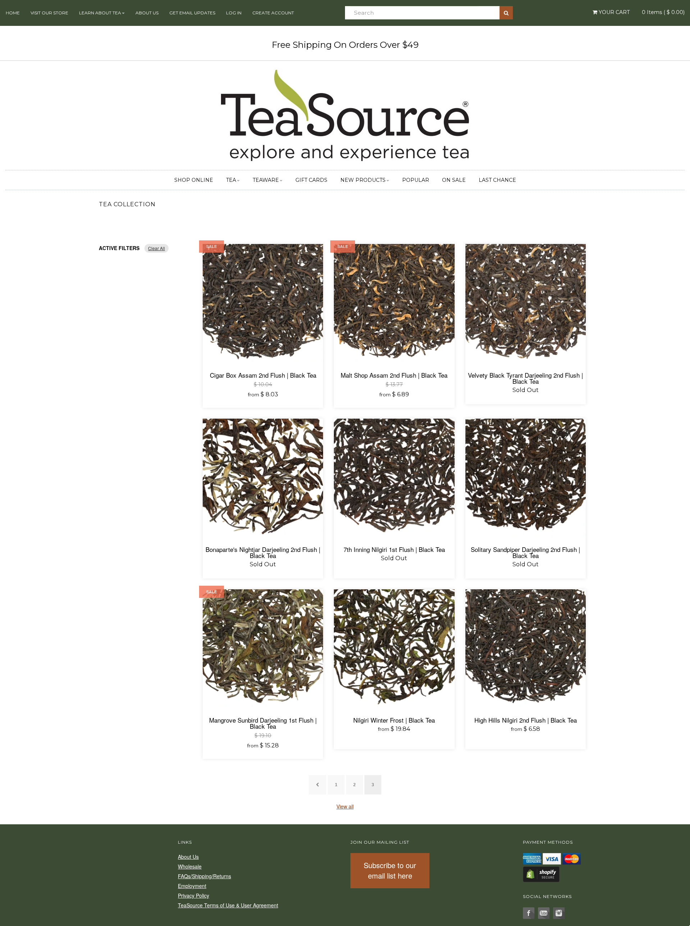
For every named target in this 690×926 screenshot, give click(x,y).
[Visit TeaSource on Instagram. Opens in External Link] (559, 913)
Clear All (156, 248)
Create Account (273, 12)
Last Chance (497, 180)
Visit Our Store (49, 12)
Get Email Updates (192, 12)
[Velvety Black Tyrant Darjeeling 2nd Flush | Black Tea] (525, 304)
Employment (192, 885)
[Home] (345, 114)
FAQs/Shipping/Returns (204, 876)
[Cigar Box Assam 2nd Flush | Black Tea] (263, 304)
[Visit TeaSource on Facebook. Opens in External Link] (528, 913)
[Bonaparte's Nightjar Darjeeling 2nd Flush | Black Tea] (263, 479)
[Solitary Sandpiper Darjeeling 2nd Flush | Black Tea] (525, 479)
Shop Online (193, 180)
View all (345, 806)
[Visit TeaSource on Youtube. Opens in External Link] (543, 913)
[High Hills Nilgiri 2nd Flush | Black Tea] (525, 649)
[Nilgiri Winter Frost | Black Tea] (394, 649)
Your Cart (613, 12)
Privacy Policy (193, 895)
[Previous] (317, 784)
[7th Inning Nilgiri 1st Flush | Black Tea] (394, 479)
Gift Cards (311, 180)
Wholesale (190, 866)
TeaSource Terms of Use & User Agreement (228, 905)
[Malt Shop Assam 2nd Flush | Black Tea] (394, 304)
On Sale (454, 180)
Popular (415, 180)
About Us (146, 12)
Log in (234, 12)
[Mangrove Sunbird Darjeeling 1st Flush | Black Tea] (263, 649)
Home (13, 12)
